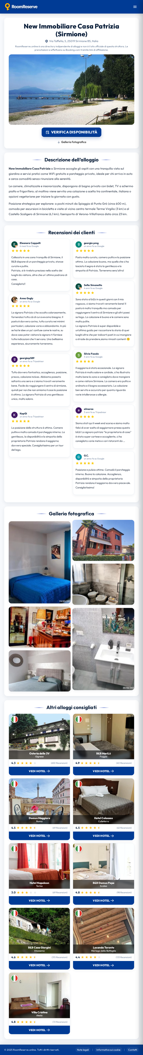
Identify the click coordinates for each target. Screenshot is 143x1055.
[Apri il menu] (135, 7)
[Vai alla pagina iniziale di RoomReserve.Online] (21, 6)
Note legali (83, 1049)
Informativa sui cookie (108, 1049)
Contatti (132, 1049)
